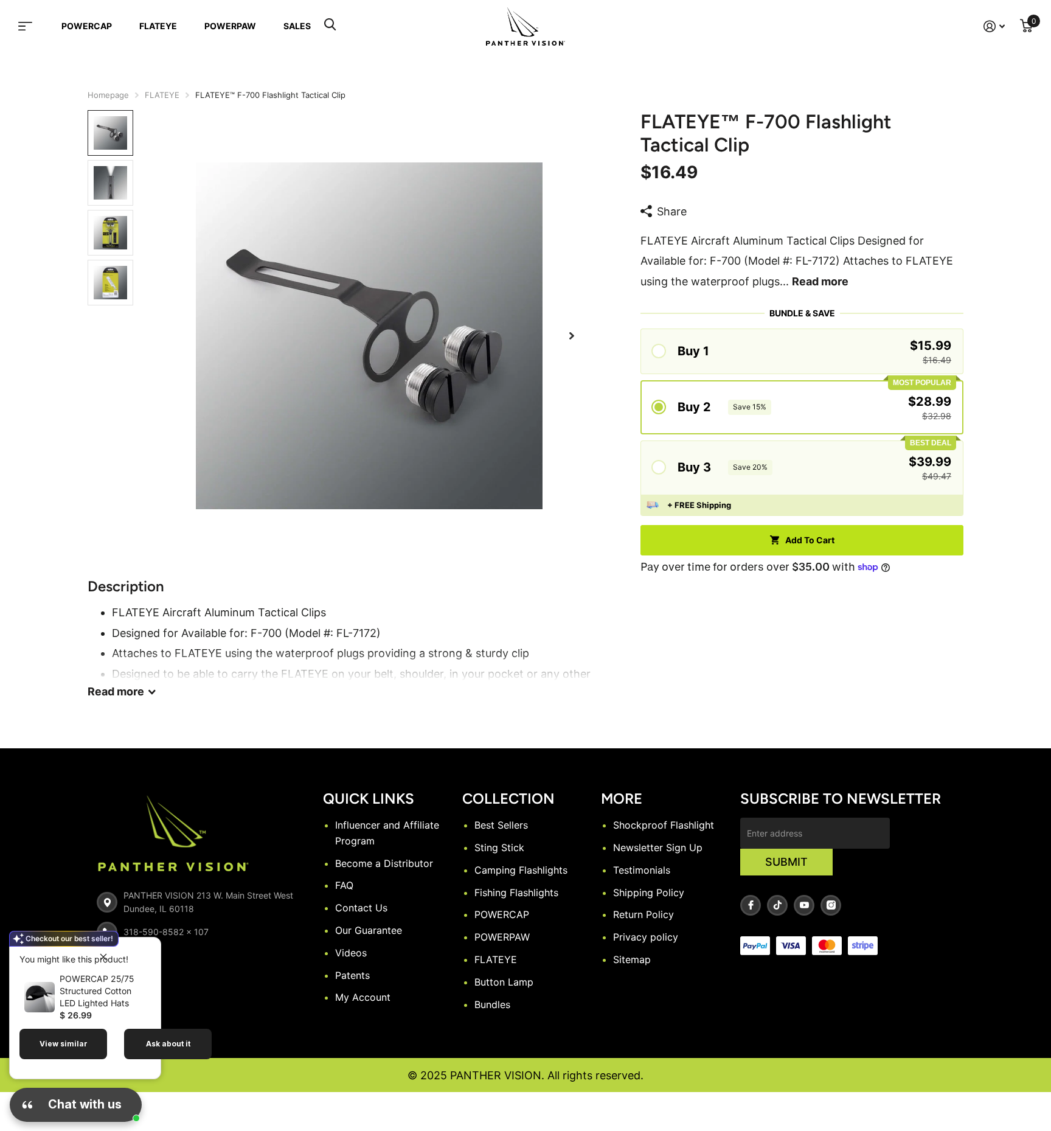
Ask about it (168, 1043)
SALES (297, 26)
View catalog (32, 26)
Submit (786, 861)
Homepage (108, 95)
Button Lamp (503, 982)
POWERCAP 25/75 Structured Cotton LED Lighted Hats (97, 990)
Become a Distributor (384, 863)
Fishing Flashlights (516, 892)
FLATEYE (158, 26)
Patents (352, 975)
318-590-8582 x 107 (166, 932)
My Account (362, 997)
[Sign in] (994, 26)
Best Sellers (501, 825)
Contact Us (361, 908)
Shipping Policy (648, 892)
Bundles (492, 1004)
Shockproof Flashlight (663, 825)
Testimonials (641, 870)
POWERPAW (230, 26)
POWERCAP (86, 26)
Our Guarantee (368, 930)
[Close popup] (103, 956)
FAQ (344, 885)
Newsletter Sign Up (657, 847)
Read (116, 691)
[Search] (330, 26)
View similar (64, 1043)
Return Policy (643, 914)
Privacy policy (645, 937)
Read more (820, 281)
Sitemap (632, 959)
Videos (351, 953)
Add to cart (809, 540)
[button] (571, 336)
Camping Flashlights (520, 870)
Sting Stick (499, 847)
